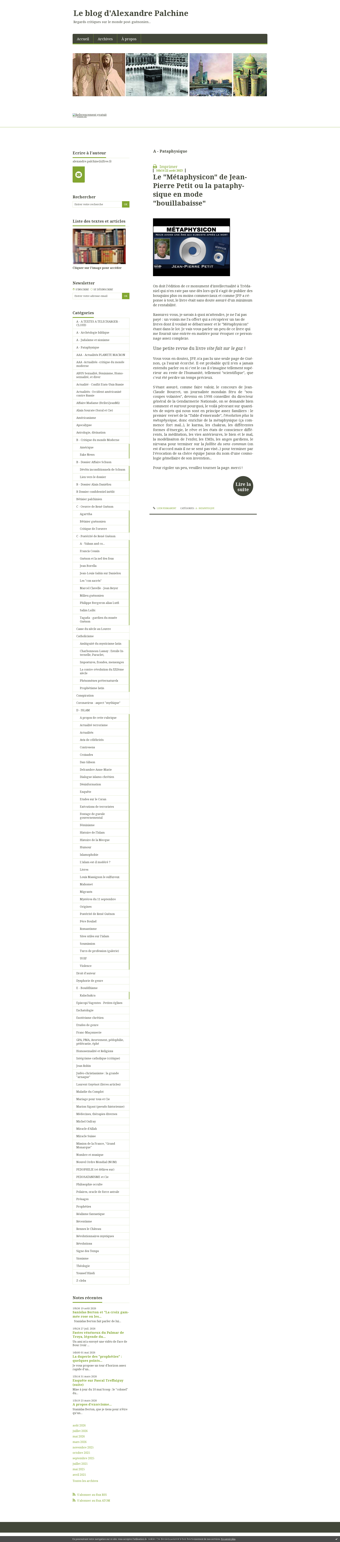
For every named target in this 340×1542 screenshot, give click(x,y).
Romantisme (88, 929)
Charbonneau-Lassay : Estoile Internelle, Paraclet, (102, 653)
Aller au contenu (13, 3)
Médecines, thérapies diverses (96, 1114)
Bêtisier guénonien (93, 521)
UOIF (83, 958)
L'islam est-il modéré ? (95, 862)
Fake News (87, 455)
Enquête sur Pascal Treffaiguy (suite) (98, 1382)
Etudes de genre (87, 1025)
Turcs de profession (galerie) (99, 951)
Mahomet (86, 884)
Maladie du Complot (90, 1092)
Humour (85, 847)
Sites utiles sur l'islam (94, 936)
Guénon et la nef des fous (97, 558)
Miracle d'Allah (86, 1129)
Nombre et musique (89, 1155)
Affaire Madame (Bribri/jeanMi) (98, 403)
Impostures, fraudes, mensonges (102, 662)
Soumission (87, 944)
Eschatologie (85, 1010)
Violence (86, 966)
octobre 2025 (81, 1453)
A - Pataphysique (87, 347)
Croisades (86, 755)
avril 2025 (79, 1475)
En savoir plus (228, 1539)
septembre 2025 (83, 1458)
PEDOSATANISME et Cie (92, 1177)
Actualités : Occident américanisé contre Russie (98, 393)
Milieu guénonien (92, 595)
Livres (84, 869)
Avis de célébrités (92, 740)
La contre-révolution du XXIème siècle (102, 671)
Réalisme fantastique (90, 1214)
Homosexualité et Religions (94, 1051)
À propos (129, 39)
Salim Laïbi (87, 610)
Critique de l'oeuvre (93, 529)
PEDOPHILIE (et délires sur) (95, 1169)
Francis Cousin (90, 551)
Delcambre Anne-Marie (96, 770)
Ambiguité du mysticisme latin (100, 644)
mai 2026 (79, 1436)
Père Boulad (88, 921)
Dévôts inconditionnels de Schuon (102, 469)
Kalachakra (87, 995)
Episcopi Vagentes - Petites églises (99, 1003)
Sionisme (82, 1258)
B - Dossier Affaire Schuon (93, 462)
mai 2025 (79, 1469)
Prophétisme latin (92, 688)
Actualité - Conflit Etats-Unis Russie (100, 384)
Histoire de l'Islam (92, 832)
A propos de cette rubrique (98, 718)
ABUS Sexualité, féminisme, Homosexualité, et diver (100, 375)
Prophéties (83, 1206)
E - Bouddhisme (87, 988)
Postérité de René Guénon (97, 914)
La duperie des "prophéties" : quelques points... (97, 1358)
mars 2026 (80, 1442)
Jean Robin (83, 1066)
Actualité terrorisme (94, 725)
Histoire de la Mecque (95, 840)
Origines (86, 907)
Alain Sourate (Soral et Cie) (94, 410)
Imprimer (168, 166)
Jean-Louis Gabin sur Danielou (100, 573)
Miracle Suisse (86, 1136)
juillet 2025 (80, 1464)
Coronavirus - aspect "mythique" (98, 703)
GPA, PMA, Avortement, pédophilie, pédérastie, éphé (100, 1042)
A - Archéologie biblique (92, 332)
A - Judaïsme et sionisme (92, 340)
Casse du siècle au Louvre (93, 629)
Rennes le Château (88, 1229)
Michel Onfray (86, 1121)
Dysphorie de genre (89, 981)
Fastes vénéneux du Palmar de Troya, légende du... (98, 1334)
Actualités (86, 732)
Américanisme (86, 418)
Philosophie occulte (89, 1184)
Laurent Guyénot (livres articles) (98, 1084)
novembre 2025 (83, 1447)
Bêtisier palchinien (89, 499)
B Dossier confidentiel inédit (95, 492)
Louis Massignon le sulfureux (99, 877)
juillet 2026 (80, 1431)
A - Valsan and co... (92, 544)
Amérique (87, 447)
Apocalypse (84, 425)
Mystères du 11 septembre (98, 899)
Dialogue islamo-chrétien (97, 777)
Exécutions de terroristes (97, 807)
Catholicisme (85, 636)
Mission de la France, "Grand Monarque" (95, 1145)
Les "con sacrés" (91, 581)
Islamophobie (89, 855)
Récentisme (84, 1221)
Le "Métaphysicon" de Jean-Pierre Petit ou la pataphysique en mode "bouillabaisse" (200, 190)
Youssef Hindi (85, 1273)
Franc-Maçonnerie (88, 1032)
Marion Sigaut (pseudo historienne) (100, 1106)
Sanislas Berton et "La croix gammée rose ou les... (101, 1314)
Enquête (85, 792)
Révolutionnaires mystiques (95, 1236)
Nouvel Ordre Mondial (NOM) (96, 1162)
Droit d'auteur (86, 973)
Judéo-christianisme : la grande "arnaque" (97, 1075)
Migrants (86, 892)
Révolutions (84, 1243)
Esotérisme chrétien (90, 1018)
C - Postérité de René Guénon (95, 536)
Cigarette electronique (80, 117)
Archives (105, 39)
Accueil (83, 39)
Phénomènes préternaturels (99, 681)
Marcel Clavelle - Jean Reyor (99, 588)
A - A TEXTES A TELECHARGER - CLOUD (98, 323)
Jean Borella (88, 566)
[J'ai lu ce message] (336, 1539)
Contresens (87, 747)
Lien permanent (166, 508)
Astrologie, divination (91, 432)
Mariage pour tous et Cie (93, 1099)
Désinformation (90, 784)
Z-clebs (81, 1281)
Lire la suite (243, 486)
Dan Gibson (87, 762)
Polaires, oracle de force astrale (97, 1192)
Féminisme (87, 825)
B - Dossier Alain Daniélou (93, 484)
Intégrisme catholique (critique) (98, 1058)
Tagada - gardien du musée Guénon (98, 619)
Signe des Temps (87, 1251)
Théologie (83, 1266)
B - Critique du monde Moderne (97, 440)
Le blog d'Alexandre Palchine (130, 13)
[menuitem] (83, 38)
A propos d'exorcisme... (92, 1404)
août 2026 (79, 1425)
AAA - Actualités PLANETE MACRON (100, 355)
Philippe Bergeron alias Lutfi (99, 603)
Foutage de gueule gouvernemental (92, 816)
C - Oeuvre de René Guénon (94, 507)
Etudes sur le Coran (93, 799)
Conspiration (85, 695)
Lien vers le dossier (93, 477)
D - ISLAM (83, 710)
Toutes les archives (85, 1481)
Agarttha (86, 514)
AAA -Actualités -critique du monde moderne (100, 364)
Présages (82, 1199)
